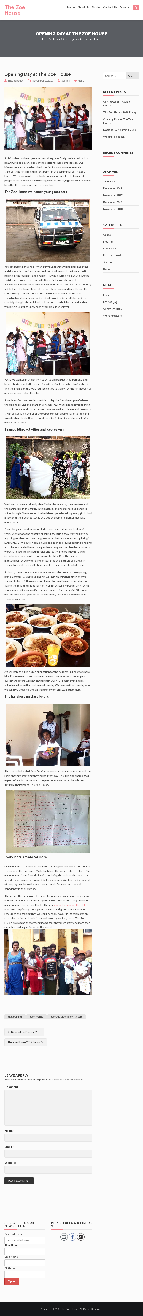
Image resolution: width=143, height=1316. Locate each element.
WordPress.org (112, 315)
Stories (96, 7)
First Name (11, 1245)
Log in (106, 294)
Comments (112, 308)
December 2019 (112, 188)
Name (9, 1130)
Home (71, 7)
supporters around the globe (70, 904)
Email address (13, 1234)
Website (10, 1162)
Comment (11, 1086)
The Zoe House (14, 10)
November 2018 (113, 208)
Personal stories (113, 255)
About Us (83, 7)
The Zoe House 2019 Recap (23, 1042)
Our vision (109, 248)
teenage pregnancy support (66, 1016)
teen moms (36, 1016)
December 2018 (112, 202)
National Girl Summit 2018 (26, 1031)
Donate (124, 7)
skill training (15, 1016)
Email (9, 1146)
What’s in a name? (114, 136)
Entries (110, 301)
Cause (107, 234)
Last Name (11, 1256)
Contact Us (110, 7)
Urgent (107, 269)
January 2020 (111, 181)
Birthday (9, 1268)
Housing (108, 241)
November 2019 (113, 195)
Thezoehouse (15, 80)
